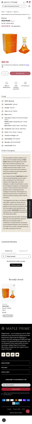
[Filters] (3, 256)
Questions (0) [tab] (23, 251)
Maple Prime (18, 413)
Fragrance (9, 12)
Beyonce (16, 12)
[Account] (24, 2)
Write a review (16, 265)
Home (2, 12)
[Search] (3, 6)
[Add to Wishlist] (29, 18)
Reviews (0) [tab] (8, 251)
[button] (5, 26)
